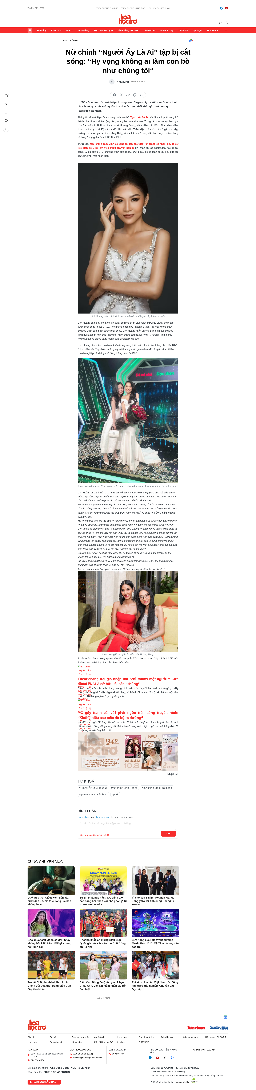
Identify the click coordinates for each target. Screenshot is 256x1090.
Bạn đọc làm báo (44, 1082)
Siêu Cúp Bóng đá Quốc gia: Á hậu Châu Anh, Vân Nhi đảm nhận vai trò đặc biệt (103, 986)
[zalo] (174, 1057)
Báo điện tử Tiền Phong (128, 19)
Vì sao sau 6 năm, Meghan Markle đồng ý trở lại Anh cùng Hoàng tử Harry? (153, 901)
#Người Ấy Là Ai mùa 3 (93, 787)
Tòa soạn (33, 1050)
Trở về (6, 129)
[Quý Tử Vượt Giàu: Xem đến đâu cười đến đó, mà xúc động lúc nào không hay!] (51, 880)
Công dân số (56, 1042)
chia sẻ (114, 95)
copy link (128, 95)
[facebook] (221, 8)
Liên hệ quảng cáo (80, 1050)
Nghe (6, 96)
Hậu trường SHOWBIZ (129, 30)
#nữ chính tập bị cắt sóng (157, 787)
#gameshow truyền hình (93, 794)
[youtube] (226, 8)
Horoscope (212, 30)
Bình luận (6, 121)
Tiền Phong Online (107, 8)
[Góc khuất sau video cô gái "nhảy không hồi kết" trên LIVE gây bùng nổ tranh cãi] (51, 923)
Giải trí (69, 30)
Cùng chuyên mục (45, 862)
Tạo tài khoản (103, 817)
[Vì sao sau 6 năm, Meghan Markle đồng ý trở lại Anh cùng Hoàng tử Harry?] (155, 880)
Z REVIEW (183, 30)
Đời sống (42, 30)
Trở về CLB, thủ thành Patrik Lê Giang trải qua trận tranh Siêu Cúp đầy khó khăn (49, 986)
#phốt (115, 794)
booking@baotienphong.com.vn (88, 1057)
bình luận (142, 95)
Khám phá (56, 30)
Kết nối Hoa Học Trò (103, 1042)
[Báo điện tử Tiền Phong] (196, 1028)
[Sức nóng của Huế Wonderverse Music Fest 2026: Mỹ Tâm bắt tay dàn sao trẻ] (155, 923)
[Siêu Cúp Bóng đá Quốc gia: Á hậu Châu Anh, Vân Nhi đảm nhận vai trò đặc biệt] (103, 965)
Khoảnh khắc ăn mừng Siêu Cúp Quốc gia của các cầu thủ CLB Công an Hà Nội (103, 943)
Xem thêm (226, 30)
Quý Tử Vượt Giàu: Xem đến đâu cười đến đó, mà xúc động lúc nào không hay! (49, 901)
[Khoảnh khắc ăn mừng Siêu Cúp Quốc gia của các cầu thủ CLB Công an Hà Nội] (103, 923)
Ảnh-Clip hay (166, 30)
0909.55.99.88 (79, 1054)
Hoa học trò (37, 1025)
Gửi (169, 833)
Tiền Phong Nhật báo (133, 8)
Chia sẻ (6, 104)
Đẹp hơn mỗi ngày (103, 30)
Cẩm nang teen (190, 1037)
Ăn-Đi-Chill (150, 30)
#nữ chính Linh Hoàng (124, 787)
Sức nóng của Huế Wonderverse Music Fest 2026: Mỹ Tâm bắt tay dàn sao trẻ (155, 943)
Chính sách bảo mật (205, 1050)
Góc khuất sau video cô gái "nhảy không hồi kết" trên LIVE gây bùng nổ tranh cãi (49, 943)
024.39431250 (37, 1060)
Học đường (83, 30)
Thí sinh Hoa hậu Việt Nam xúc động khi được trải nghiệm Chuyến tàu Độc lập (155, 986)
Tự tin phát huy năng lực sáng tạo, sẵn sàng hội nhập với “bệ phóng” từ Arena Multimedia (103, 901)
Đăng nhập (83, 817)
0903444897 (118, 1054)
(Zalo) (90, 1054)
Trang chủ (30, 30)
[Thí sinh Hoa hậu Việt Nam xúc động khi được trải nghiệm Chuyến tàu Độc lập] (155, 965)
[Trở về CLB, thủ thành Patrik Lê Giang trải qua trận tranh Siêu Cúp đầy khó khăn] (51, 965)
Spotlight (197, 30)
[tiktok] (166, 1058)
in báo (135, 95)
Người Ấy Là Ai (139, 117)
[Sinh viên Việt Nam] (219, 1028)
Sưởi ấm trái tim (146, 1037)
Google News (190, 40)
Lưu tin (6, 112)
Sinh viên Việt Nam (159, 8)
